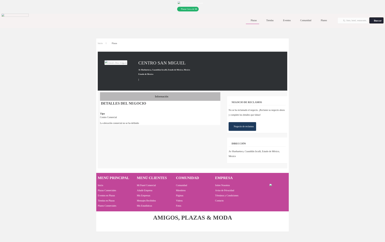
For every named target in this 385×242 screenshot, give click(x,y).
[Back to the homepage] (15, 20)
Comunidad (305, 20)
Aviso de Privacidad (224, 190)
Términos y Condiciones (226, 195)
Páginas (179, 195)
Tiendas (270, 20)
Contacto (219, 200)
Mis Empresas (143, 195)
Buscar (377, 20)
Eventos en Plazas (106, 195)
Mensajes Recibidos (146, 200)
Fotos (178, 205)
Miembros (181, 190)
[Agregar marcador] (142, 79)
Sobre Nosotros (222, 185)
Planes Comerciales (107, 205)
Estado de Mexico (145, 74)
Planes (324, 20)
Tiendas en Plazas (106, 200)
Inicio (100, 43)
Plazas (254, 20)
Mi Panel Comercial (146, 185)
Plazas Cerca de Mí (189, 9)
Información (161, 96)
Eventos (287, 20)
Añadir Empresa (144, 190)
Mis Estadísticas (144, 205)
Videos (179, 200)
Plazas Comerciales (107, 190)
